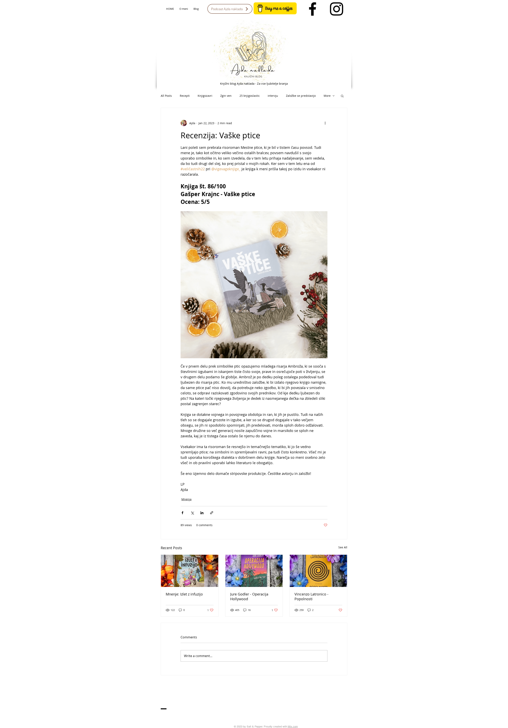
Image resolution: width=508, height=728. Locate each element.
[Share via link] (212, 513)
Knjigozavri (205, 96)
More (327, 96)
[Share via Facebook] (182, 513)
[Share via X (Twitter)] (192, 513)
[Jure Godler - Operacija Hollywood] (254, 571)
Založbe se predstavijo (301, 96)
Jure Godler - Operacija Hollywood (249, 596)
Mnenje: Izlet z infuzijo (184, 594)
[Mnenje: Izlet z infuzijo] (189, 571)
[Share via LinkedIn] (202, 513)
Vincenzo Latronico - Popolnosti (311, 596)
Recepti (185, 96)
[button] (342, 95)
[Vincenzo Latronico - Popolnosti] (318, 571)
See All (342, 547)
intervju (273, 96)
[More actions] (325, 123)
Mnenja (186, 499)
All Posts (166, 96)
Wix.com (293, 726)
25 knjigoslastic (250, 96)
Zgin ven (226, 96)
